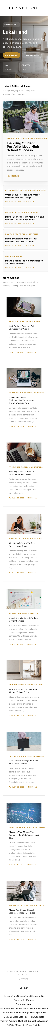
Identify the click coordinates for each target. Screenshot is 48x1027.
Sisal (15, 1016)
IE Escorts (9, 995)
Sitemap (24, 979)
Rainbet (18, 1012)
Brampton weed (24, 1004)
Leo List (24, 987)
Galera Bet (7, 1012)
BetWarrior (42, 1020)
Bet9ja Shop (28, 1012)
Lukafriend (24, 8)
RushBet (22, 1020)
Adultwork (5, 1008)
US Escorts (35, 995)
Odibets (13, 1020)
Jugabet (32, 1020)
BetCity (10, 1025)
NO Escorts (21, 995)
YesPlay (4, 1020)
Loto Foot (23, 1016)
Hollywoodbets (36, 1016)
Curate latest (11, 55)
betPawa (27, 1025)
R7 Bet (37, 1008)
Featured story (32, 55)
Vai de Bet (28, 1008)
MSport (19, 1025)
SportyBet (41, 1012)
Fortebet (37, 1025)
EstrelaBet (16, 1008)
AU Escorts (28, 1000)
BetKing (8, 1016)
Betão (45, 1008)
